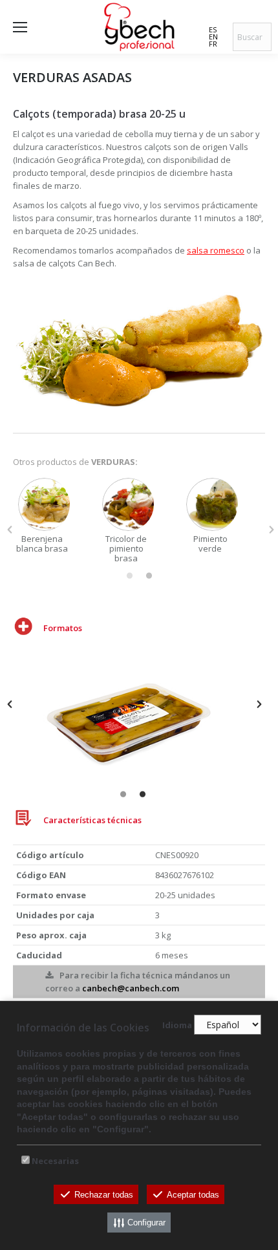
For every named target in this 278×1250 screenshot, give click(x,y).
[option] (55, 516)
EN (213, 36)
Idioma (177, 1025)
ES (213, 29)
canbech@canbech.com (130, 988)
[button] (9, 529)
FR (213, 43)
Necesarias (55, 1161)
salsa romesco (215, 250)
